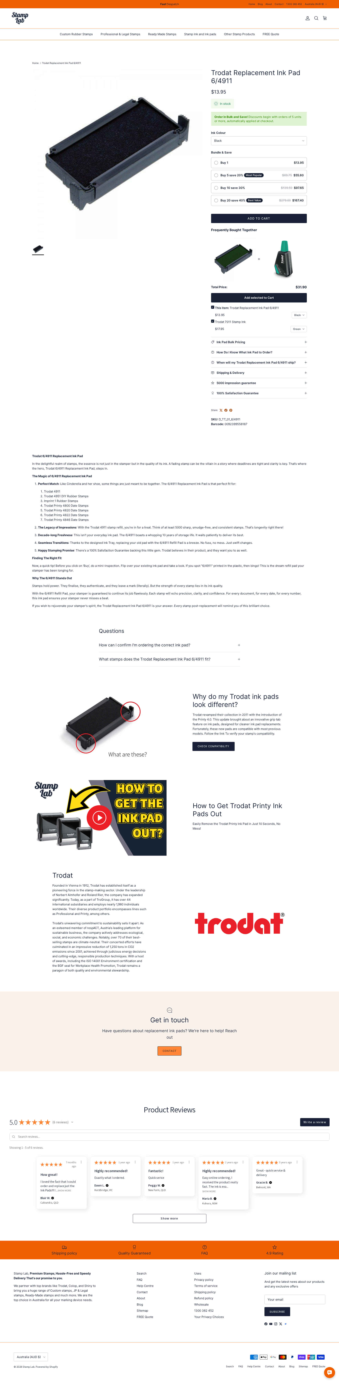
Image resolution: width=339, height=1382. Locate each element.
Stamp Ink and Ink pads (200, 34)
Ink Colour (218, 133)
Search (142, 1273)
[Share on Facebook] (225, 410)
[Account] (307, 18)
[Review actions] (81, 1162)
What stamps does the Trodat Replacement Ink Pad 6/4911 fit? (155, 659)
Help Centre (145, 1286)
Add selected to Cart (259, 298)
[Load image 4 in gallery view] (117, 154)
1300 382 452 (294, 4)
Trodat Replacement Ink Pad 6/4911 (61, 63)
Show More (64, 1190)
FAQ (139, 1280)
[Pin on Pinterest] (230, 410)
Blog (260, 4)
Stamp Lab (29, 1366)
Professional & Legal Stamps (120, 34)
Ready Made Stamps (162, 34)
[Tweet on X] (221, 410)
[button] (72, 1122)
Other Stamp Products (239, 34)
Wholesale (201, 1304)
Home (252, 4)
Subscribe (277, 1311)
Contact (279, 4)
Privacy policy (203, 1280)
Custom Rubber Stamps (76, 34)
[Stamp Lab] (20, 18)
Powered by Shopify (47, 1366)
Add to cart (259, 218)
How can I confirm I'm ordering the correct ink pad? (144, 645)
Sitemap (142, 1310)
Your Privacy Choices (209, 1317)
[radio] (259, 162)
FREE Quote (271, 34)
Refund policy (203, 1298)
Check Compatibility (214, 746)
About (268, 4)
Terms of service (206, 1286)
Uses (197, 1273)
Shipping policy (205, 1292)
